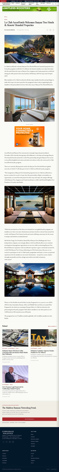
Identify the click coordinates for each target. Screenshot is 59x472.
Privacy (48, 469)
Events (32, 453)
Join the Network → (29, 419)
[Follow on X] (6, 442)
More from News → (52, 326)
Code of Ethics (54, 469)
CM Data (37, 4)
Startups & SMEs (31, 4)
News (13, 3)
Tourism (4, 453)
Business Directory (35, 458)
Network (49, 3)
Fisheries (4, 462)
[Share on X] (47, 30)
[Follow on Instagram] (10, 442)
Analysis (18, 3)
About (32, 462)
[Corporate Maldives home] (6, 4)
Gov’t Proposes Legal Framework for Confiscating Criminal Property (12, 388)
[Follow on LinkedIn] (13, 442)
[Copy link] (53, 30)
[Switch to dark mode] (53, 4)
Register (33, 460)
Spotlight (43, 3)
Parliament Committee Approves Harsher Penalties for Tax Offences (42, 351)
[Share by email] (50, 30)
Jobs (32, 455)
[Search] (56, 4)
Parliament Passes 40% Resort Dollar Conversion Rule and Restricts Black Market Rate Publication (15, 352)
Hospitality (4, 460)
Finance (4, 455)
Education (4, 458)
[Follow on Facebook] (3, 442)
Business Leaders (23, 4)
